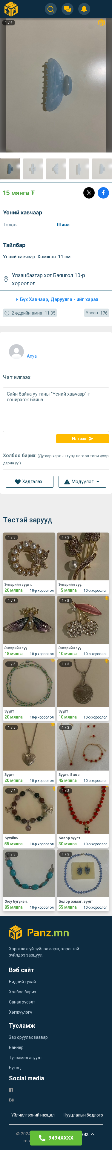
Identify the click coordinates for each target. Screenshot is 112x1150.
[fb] (11, 1089)
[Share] (103, 193)
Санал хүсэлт (22, 1002)
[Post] (89, 193)
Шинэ (64, 225)
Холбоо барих (22, 991)
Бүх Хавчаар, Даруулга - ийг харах (59, 299)
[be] (11, 1099)
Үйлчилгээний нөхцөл (33, 1115)
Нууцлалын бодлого (83, 1115)
